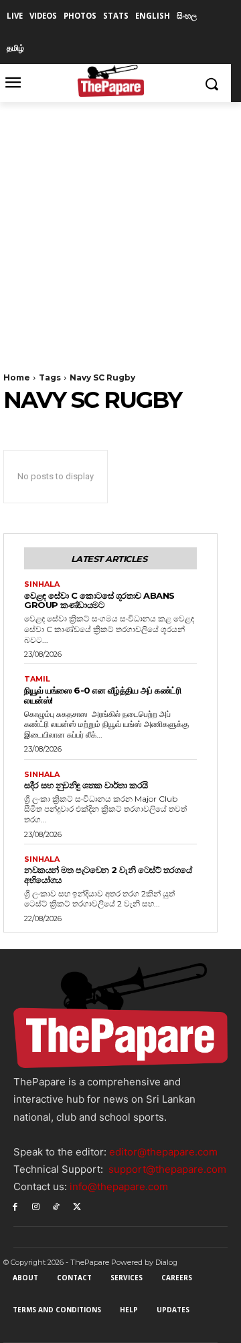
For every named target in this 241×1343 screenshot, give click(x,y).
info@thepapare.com (119, 1186)
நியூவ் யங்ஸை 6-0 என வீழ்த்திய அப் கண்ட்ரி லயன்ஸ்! (102, 695)
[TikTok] (57, 1206)
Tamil (37, 679)
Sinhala (42, 584)
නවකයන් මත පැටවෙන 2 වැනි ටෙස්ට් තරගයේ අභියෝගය (108, 874)
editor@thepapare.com (163, 1151)
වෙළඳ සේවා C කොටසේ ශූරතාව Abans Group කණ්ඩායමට (99, 600)
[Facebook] (15, 1206)
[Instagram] (36, 1206)
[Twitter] (77, 1206)
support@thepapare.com (167, 1169)
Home (16, 377)
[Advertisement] (120, 229)
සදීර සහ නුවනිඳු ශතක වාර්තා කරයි (86, 785)
